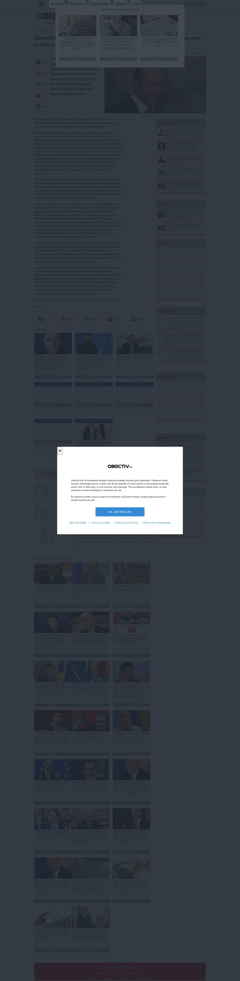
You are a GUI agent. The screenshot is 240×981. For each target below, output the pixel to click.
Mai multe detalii (77, 522)
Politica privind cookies (126, 522)
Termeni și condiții (100, 522)
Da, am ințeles (120, 512)
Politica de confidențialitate (157, 522)
